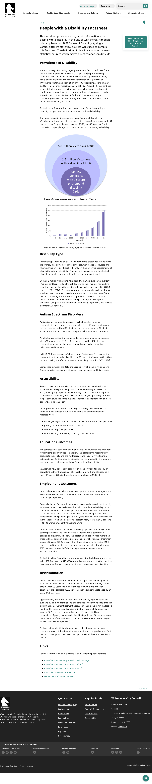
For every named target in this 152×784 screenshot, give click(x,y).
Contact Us (122, 726)
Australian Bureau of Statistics (59, 672)
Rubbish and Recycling (67, 704)
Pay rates (62, 731)
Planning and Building (88, 13)
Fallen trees (63, 727)
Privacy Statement (26, 766)
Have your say (64, 736)
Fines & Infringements (94, 709)
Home (43, 22)
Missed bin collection (67, 722)
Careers (114, 709)
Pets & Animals (91, 713)
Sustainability (90, 718)
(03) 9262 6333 (124, 722)
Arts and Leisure (113, 13)
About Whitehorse (136, 13)
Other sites (105, 6)
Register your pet (65, 709)
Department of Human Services (59, 676)
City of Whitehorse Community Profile (62, 664)
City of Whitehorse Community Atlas (61, 668)
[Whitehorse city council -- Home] (10, 10)
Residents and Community (59, 13)
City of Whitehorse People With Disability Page (66, 660)
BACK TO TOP (144, 689)
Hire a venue (63, 713)
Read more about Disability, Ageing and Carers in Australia (135, 42)
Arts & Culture (91, 704)
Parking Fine (63, 718)
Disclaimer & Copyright (8, 766)
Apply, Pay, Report (31, 13)
